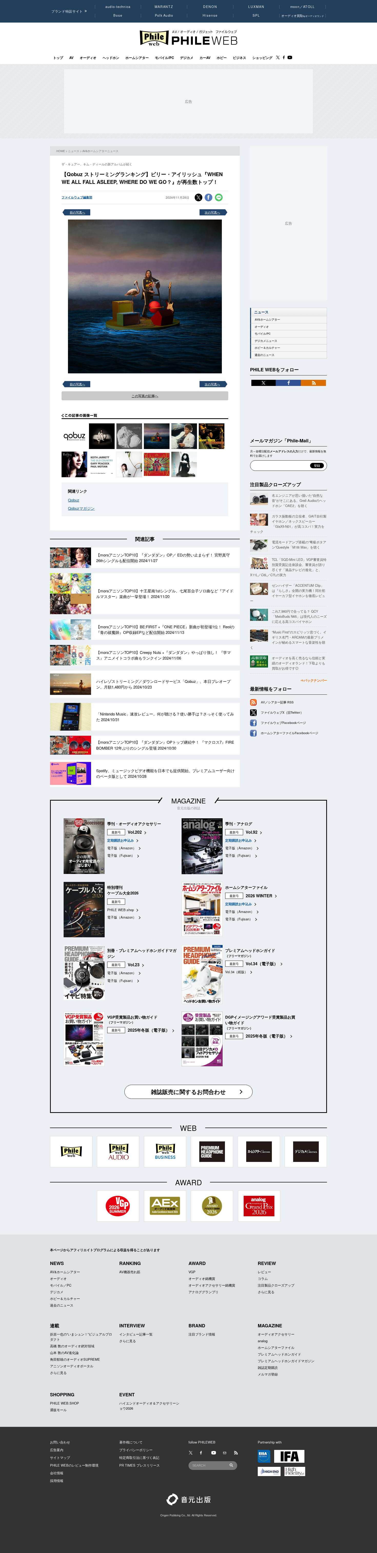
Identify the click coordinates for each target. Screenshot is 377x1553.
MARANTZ (164, 6)
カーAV (205, 57)
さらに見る (266, 1291)
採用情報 (56, 1480)
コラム (263, 1278)
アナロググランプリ (203, 1291)
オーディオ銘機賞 (201, 1278)
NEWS (57, 1263)
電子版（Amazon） (121, 847)
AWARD (197, 1263)
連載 (54, 1325)
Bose (118, 15)
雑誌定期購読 (268, 1367)
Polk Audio (164, 15)
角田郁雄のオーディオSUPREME (75, 1359)
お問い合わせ (60, 1442)
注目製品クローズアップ (275, 484)
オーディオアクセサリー (276, 1334)
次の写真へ (212, 212)
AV (71, 57)
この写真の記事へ (145, 395)
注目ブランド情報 (201, 1334)
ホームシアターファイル (276, 1347)
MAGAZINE (188, 800)
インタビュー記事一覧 (136, 1334)
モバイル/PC (164, 57)
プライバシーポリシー (136, 1449)
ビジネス (239, 57)
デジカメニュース (266, 341)
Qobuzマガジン (81, 508)
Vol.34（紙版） (236, 971)
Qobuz (73, 500)
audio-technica (118, 6)
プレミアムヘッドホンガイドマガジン (286, 1360)
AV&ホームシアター (267, 319)
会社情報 (56, 1472)
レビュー (264, 1271)
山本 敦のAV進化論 (64, 1352)
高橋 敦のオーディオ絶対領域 (72, 1345)
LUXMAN (256, 6)
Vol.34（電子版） (262, 964)
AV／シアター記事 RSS (277, 702)
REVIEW (267, 1263)
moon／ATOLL (302, 6)
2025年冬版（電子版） (149, 1030)
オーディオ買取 (302, 15)
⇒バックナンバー (313, 680)
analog (262, 1340)
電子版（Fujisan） (121, 855)
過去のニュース (264, 355)
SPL (256, 15)
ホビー (222, 57)
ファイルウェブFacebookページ (283, 722)
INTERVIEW (132, 1325)
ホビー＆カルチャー (267, 348)
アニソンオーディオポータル (71, 1365)
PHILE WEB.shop (120, 909)
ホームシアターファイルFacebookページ (289, 733)
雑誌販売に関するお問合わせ (188, 1092)
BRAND (196, 1325)
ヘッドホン (111, 57)
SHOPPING (62, 1394)
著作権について (131, 1442)
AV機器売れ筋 (129, 1271)
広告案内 (56, 1449)
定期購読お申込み (120, 840)
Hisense (210, 15)
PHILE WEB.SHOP (64, 1403)
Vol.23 (134, 965)
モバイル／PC (60, 1285)
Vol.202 (135, 832)
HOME (60, 151)
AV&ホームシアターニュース (100, 151)
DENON (210, 6)
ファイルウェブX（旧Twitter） (282, 712)
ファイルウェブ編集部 (77, 197)
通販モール (58, 1409)
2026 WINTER (259, 896)
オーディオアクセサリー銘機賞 (211, 1285)
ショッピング (262, 57)
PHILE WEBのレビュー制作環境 (74, 1465)
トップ (58, 57)
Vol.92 (251, 832)
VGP (191, 1271)
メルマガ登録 (268, 1374)
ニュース (73, 151)
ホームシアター (137, 57)
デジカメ (186, 57)
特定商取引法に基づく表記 (139, 1457)
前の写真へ (77, 212)
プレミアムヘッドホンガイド (279, 1354)
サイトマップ (60, 1457)
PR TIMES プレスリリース (139, 1465)
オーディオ (88, 57)
